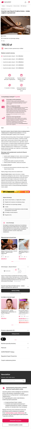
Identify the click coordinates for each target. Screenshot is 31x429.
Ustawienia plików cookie (15, 425)
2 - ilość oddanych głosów (20, 271)
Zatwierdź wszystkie (15, 420)
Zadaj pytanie (15, 334)
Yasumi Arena (8, 9)
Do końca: (23, 322)
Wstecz (3, 6)
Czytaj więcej (17, 281)
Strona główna (9, 6)
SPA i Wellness (23, 6)
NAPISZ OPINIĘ (15, 290)
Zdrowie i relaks (16, 6)
